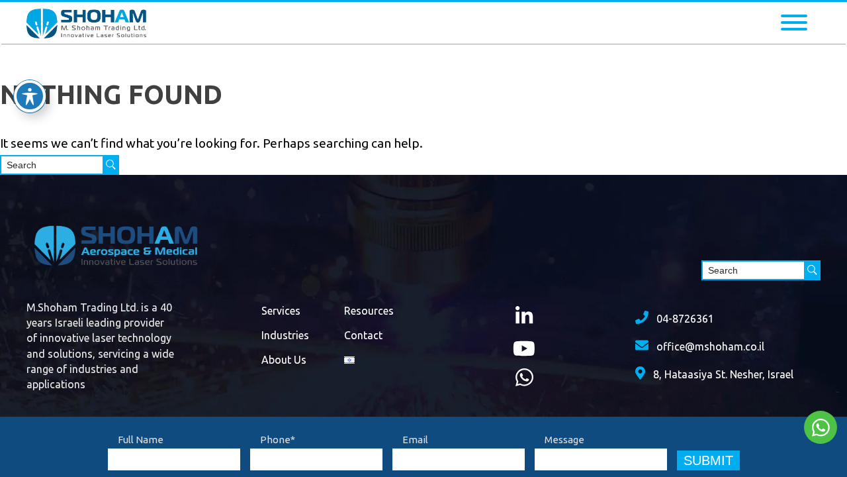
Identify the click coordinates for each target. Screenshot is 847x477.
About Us (283, 360)
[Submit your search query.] (111, 165)
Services (280, 311)
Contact (363, 335)
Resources (369, 311)
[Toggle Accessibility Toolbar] (30, 96)
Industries (285, 335)
